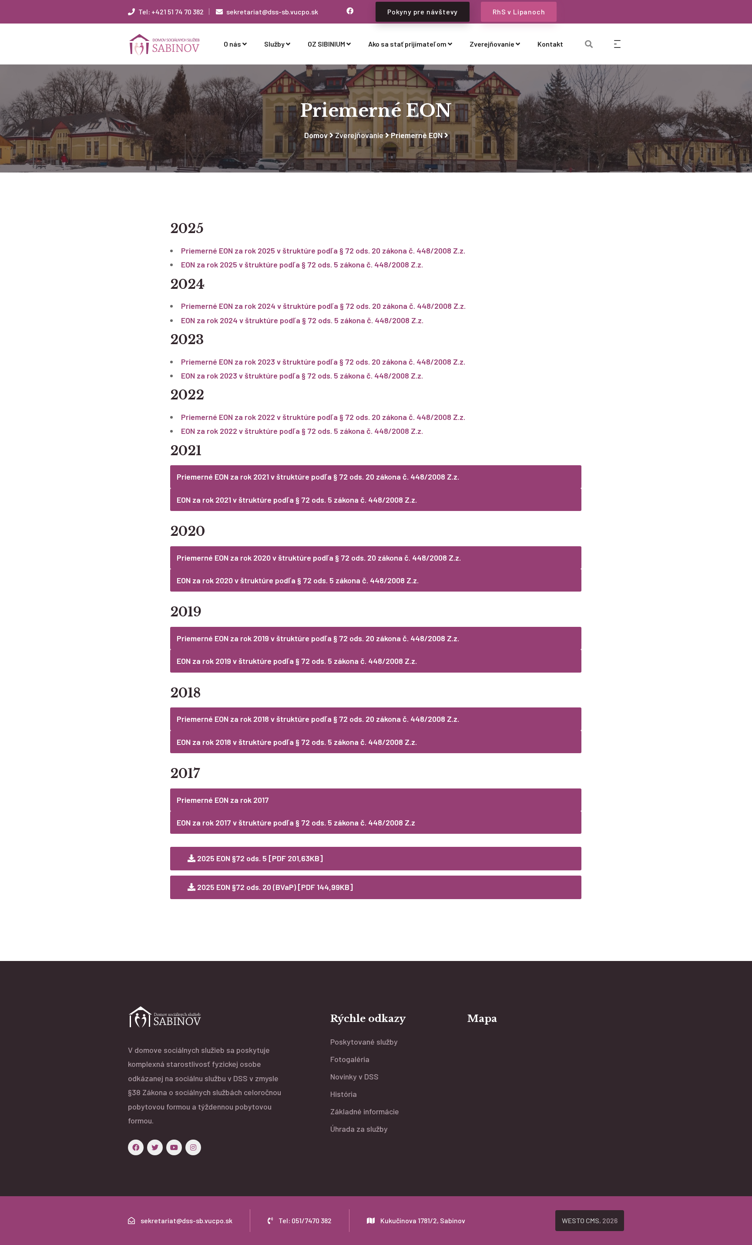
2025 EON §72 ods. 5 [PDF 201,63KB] (259, 858)
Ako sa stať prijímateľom (407, 44)
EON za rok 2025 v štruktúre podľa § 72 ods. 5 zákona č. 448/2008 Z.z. (302, 264)
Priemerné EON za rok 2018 (224, 719)
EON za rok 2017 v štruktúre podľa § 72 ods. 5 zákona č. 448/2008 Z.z (296, 822)
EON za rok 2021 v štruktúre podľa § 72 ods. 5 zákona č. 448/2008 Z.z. (297, 499)
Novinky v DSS (354, 1076)
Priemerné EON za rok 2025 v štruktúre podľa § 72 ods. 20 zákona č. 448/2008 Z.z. (323, 250)
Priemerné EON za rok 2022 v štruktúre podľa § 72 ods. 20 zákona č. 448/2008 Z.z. (323, 417)
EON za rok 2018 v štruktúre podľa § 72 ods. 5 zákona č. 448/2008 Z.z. (297, 742)
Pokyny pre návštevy (422, 11)
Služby (274, 44)
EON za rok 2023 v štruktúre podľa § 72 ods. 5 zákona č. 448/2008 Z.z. (302, 375)
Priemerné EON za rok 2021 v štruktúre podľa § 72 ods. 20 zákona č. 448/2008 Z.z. (319, 476)
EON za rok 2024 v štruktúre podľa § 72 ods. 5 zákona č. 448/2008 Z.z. (302, 320)
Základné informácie (364, 1111)
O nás (232, 44)
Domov (316, 135)
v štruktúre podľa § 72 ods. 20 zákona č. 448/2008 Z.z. (365, 719)
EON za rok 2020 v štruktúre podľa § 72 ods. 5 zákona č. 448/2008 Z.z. (298, 580)
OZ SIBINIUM (326, 44)
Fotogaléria (349, 1059)
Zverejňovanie (492, 44)
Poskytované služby (364, 1041)
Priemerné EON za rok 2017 (223, 800)
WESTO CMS (580, 1220)
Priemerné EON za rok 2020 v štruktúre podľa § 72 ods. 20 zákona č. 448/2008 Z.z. (319, 557)
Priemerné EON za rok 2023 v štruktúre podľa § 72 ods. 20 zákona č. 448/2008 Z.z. (323, 361)
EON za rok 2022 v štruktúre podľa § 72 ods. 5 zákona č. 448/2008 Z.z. (302, 431)
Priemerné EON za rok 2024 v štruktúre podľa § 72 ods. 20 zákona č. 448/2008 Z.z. (323, 306)
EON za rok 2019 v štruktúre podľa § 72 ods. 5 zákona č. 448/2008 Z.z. (297, 661)
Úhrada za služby (359, 1128)
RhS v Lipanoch (519, 11)
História (343, 1094)
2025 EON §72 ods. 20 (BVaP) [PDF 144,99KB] (274, 887)
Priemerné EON (417, 135)
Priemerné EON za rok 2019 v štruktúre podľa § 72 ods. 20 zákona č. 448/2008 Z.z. (318, 638)
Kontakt (550, 44)
